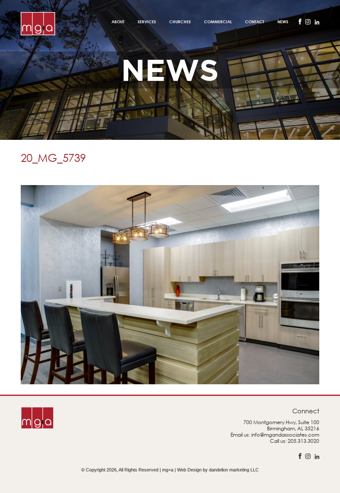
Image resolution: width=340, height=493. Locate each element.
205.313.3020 (303, 440)
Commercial (218, 21)
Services (147, 21)
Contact (254, 21)
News (282, 21)
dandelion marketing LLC (234, 469)
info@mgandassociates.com (285, 434)
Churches (180, 21)
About (118, 21)
